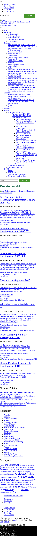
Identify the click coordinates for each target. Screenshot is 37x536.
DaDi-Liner (32, 465)
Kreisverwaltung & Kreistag (13, 442)
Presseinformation (17, 222)
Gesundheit (19, 469)
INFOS (6, 169)
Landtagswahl (7, 479)
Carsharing (23, 465)
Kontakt (10, 171)
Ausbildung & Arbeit (15, 52)
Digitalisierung (13, 55)
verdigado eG (4, 522)
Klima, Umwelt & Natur (16, 64)
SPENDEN (12, 172)
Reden (6, 447)
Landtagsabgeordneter (16, 39)
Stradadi (24, 487)
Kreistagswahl (5, 222)
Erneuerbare (30, 467)
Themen (7, 43)
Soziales (17, 486)
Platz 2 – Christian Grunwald (26, 121)
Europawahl (4, 469)
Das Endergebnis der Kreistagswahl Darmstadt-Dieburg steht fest (17, 200)
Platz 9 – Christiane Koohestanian (23, 138)
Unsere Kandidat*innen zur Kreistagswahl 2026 (21, 116)
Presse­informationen (14, 242)
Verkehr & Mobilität (14, 77)
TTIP (29, 487)
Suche (2, 15)
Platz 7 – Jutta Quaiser (24, 133)
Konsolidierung (3, 474)
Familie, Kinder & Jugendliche (18, 57)
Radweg (27, 484)
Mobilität (29, 480)
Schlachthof (3, 487)
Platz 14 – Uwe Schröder (24, 149)
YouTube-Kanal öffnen (8, 531)
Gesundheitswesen (29, 469)
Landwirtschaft (21, 480)
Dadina (2, 467)
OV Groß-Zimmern (16, 482)
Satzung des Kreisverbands (17, 174)
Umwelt (2, 489)
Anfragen (11, 107)
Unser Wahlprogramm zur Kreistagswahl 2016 (13, 336)
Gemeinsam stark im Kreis (17, 176)
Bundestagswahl (11, 465)
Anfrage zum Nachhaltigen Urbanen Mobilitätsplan (17, 396)
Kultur (10, 68)
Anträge (10, 105)
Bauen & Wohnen (14, 54)
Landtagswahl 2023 (15, 167)
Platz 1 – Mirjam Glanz (24, 119)
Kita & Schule (12, 66)
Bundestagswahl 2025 (16, 165)
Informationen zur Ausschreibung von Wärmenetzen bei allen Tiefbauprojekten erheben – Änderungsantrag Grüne (18, 404)
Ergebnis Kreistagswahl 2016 (15, 280)
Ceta (27, 465)
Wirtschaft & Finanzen (11, 454)
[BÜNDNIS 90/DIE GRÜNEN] (2, 20)
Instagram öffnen (6, 527)
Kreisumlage (14, 477)
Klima (18, 471)
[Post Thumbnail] (18, 193)
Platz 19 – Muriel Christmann (26, 160)
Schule (9, 487)
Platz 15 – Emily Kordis (24, 151)
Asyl (1, 465)
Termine (7, 109)
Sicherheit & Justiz (10, 449)
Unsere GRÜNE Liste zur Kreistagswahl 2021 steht (13, 255)
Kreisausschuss (13, 38)
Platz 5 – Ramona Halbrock (25, 130)
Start (5, 30)
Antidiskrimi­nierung (10, 418)
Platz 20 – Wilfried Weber (25, 162)
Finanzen (12, 469)
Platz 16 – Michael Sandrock (26, 153)
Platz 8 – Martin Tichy (23, 135)
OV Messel (25, 482)
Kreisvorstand (13, 34)
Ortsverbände (12, 41)
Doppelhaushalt (10, 467)
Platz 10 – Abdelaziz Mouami (26, 140)
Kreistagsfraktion (14, 36)
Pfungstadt (9, 484)
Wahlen (6, 110)
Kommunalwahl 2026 (15, 112)
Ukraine (33, 487)
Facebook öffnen (6, 529)
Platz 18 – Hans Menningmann (21, 157)
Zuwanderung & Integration (13, 456)
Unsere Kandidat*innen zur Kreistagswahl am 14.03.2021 (15, 230)
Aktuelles (7, 93)
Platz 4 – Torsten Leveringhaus (21, 127)
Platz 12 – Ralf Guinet (23, 146)
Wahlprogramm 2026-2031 (21, 114)
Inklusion (11, 62)
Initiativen (7, 433)
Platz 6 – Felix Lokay (23, 132)
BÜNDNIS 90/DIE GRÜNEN (10, 22)
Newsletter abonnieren (8, 535)
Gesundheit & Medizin (15, 61)
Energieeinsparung (21, 467)
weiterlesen (4, 224)
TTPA (14, 164)
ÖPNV (13, 492)
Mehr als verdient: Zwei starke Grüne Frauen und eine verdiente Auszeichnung (17, 393)
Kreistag (3, 244)
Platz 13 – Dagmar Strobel (25, 148)
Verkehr (9, 489)
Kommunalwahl (25, 471)
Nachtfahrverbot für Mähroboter (11, 398)
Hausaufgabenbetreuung (8, 471)
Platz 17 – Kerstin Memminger (26, 155)
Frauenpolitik (12, 59)
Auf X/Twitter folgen (7, 533)
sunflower (16, 520)
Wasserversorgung (4, 492)
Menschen (7, 32)
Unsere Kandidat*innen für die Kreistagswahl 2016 (15, 364)
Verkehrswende (17, 489)
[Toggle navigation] (1, 1)
